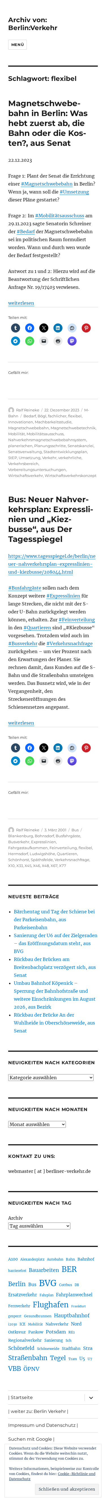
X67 (54, 865)
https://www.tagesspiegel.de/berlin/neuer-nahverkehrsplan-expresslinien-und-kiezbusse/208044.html (52, 564)
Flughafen (51, 1304)
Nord (76, 1324)
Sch (69, 1340)
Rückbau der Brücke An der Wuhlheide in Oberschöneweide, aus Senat (54, 1023)
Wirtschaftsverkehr (25, 475)
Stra (87, 1348)
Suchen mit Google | (31, 1439)
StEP (12, 457)
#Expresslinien (63, 596)
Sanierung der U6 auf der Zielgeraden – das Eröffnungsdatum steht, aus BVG (56, 943)
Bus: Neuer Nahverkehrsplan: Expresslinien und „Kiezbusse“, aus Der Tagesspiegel (50, 519)
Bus (75, 830)
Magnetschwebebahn (28, 428)
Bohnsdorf (44, 836)
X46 (36, 865)
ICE (22, 1324)
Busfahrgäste (68, 836)
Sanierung (53, 1340)
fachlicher (57, 416)
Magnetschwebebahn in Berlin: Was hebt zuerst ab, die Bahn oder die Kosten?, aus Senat (48, 123)
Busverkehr (18, 842)
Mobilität (16, 434)
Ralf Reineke (27, 410)
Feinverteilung (63, 847)
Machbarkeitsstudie (53, 422)
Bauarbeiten (44, 1270)
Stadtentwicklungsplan (65, 451)
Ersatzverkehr (22, 1294)
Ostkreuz (17, 1332)
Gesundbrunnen (37, 1316)
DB (77, 1285)
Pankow (35, 1332)
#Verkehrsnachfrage (69, 643)
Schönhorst (18, 859)
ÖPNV (31, 1369)
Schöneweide (48, 1349)
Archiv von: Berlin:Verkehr (32, 24)
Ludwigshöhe (42, 853)
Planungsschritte (50, 445)
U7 (90, 1359)
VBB (14, 1369)
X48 (45, 865)
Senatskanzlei (81, 445)
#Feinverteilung (77, 619)
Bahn (70, 1259)
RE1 (71, 1332)
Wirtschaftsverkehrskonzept (70, 475)
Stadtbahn (71, 1348)
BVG (48, 1283)
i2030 (12, 1324)
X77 (62, 865)
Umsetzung (29, 457)
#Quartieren (37, 627)
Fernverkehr (19, 1306)
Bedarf (29, 416)
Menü (17, 44)
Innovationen (20, 422)
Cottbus (65, 1285)
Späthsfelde (42, 859)
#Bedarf (26, 231)
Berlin (17, 1284)
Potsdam (56, 1332)
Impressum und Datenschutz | (43, 1425)
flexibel (75, 416)
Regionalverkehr (25, 1340)
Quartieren (67, 853)
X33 (19, 865)
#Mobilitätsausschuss (59, 215)
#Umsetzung (74, 192)
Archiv (15, 1218)
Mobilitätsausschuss (45, 434)
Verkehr (49, 457)
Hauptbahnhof (72, 1315)
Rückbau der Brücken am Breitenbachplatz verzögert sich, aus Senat (55, 967)
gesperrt (14, 1316)
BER (69, 1269)
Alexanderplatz (32, 1259)
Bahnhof (85, 1259)
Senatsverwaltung (25, 451)
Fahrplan (46, 1295)
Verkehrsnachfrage (72, 859)
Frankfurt (78, 1306)
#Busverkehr (22, 643)
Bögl (42, 416)
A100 (13, 1259)
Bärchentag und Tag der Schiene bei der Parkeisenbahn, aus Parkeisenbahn (54, 919)
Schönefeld (21, 1348)
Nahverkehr (57, 1324)
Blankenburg (20, 836)
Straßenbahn (27, 1358)
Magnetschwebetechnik (73, 428)
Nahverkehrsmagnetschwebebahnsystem (47, 439)
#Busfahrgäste (24, 588)
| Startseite (20, 1397)
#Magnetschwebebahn (47, 184)
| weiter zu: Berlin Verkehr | (38, 1411)
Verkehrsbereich (23, 463)
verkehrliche (69, 457)
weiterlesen (21, 303)
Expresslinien (43, 842)
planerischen (20, 445)
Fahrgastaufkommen (28, 847)
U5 (82, 1358)
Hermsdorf (18, 853)
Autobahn (55, 1259)
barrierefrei (17, 1271)
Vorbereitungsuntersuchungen (37, 469)
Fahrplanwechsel (74, 1294)
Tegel (58, 1358)
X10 (11, 865)
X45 (28, 865)
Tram (72, 1359)
